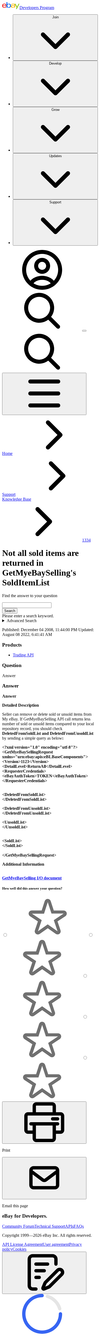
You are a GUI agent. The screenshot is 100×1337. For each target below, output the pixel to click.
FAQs (79, 1226)
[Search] (42, 329)
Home (7, 453)
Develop (55, 63)
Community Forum (18, 1226)
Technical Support (49, 1226)
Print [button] (6, 1150)
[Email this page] (44, 1178)
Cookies (19, 1249)
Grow (55, 110)
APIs (69, 1226)
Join (55, 17)
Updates (55, 156)
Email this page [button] (15, 1206)
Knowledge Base (16, 499)
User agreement (56, 1244)
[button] (44, 1273)
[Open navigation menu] (44, 394)
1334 (86, 540)
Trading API (23, 655)
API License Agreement (22, 1244)
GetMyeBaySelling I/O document (32, 878)
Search (9, 611)
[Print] (44, 1122)
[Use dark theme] (84, 331)
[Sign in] (42, 288)
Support (55, 202)
